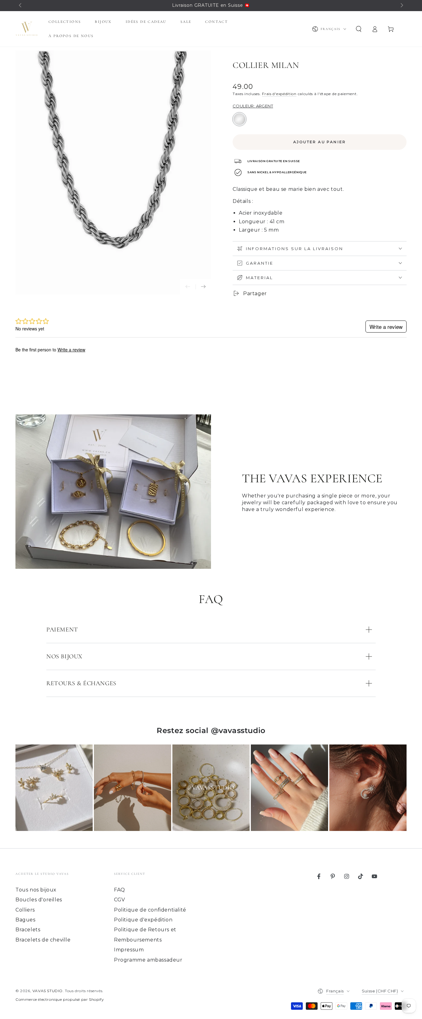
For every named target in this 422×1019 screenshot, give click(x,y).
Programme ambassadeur (148, 960)
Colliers (25, 910)
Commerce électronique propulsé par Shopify (59, 999)
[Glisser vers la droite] (401, 5)
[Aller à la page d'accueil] (26, 29)
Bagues (25, 920)
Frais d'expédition (279, 93)
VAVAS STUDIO (47, 990)
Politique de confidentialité (150, 910)
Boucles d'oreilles (38, 900)
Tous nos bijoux (36, 890)
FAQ (119, 890)
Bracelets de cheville (43, 940)
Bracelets (27, 930)
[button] (359, 29)
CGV (119, 900)
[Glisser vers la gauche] (20, 5)
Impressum (129, 950)
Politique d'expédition (143, 920)
